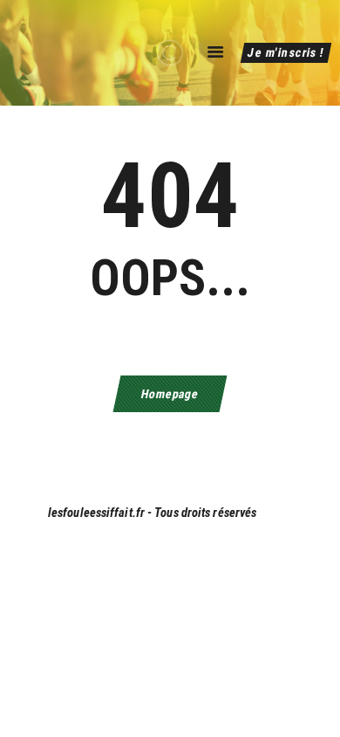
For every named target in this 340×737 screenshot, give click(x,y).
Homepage (169, 394)
